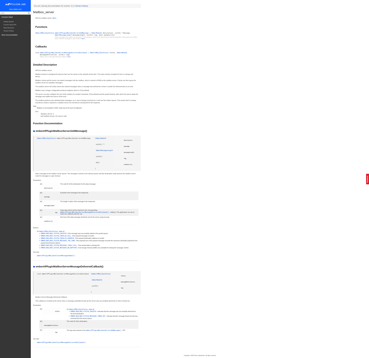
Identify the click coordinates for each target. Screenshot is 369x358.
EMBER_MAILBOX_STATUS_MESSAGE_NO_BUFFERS (59, 248)
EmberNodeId (97, 33)
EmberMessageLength (64, 35)
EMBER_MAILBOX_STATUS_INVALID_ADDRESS (58, 238)
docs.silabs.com (15, 9)
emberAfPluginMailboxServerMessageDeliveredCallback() (85, 212)
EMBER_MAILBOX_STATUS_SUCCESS (54, 233)
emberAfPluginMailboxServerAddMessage (72, 33)
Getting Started (8, 21)
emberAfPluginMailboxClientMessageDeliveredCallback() (61, 342)
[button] (367, 179)
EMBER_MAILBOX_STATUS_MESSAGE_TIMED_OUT (89, 316)
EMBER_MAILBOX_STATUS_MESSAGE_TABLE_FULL (59, 245)
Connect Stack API (9, 25)
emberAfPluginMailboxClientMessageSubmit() (56, 256)
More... (55, 18)
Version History (8, 31)
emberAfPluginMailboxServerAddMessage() (104, 330)
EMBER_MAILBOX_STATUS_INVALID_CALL (56, 236)
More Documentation (10, 35)
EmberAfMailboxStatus (44, 33)
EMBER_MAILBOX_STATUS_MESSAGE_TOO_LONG (58, 241)
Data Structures (8, 28)
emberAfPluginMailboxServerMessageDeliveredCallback (64, 53)
